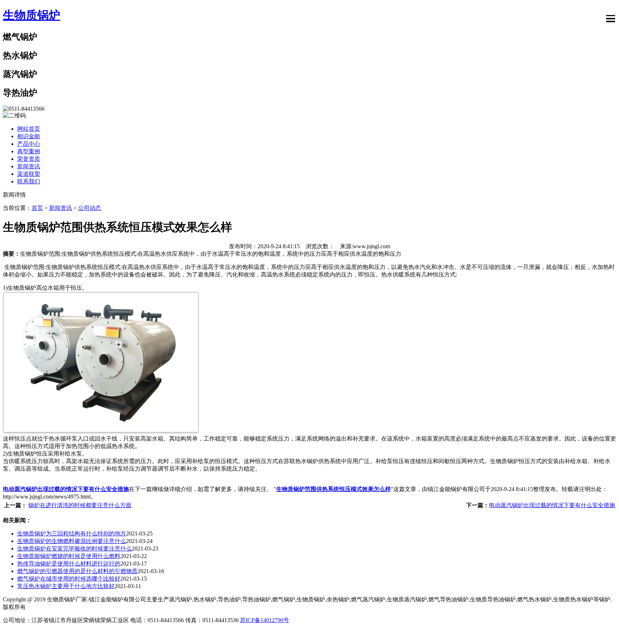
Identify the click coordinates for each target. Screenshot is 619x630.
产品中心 (28, 144)
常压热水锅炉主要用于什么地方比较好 (66, 586)
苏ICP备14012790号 (264, 620)
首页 (37, 208)
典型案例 (28, 151)
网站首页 (28, 129)
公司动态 (89, 208)
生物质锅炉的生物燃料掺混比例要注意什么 (71, 541)
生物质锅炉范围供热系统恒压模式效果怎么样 (333, 489)
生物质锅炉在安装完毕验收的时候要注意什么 (74, 548)
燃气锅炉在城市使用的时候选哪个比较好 (68, 579)
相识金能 (28, 136)
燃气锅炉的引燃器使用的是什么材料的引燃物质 (77, 571)
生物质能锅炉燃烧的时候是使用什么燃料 (68, 556)
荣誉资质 (28, 159)
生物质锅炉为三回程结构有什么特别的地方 (71, 533)
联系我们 (28, 181)
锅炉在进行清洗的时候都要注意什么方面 (79, 505)
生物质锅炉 (31, 15)
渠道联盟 (28, 174)
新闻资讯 (28, 166)
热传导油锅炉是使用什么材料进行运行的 (68, 564)
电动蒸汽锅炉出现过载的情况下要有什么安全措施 (66, 489)
